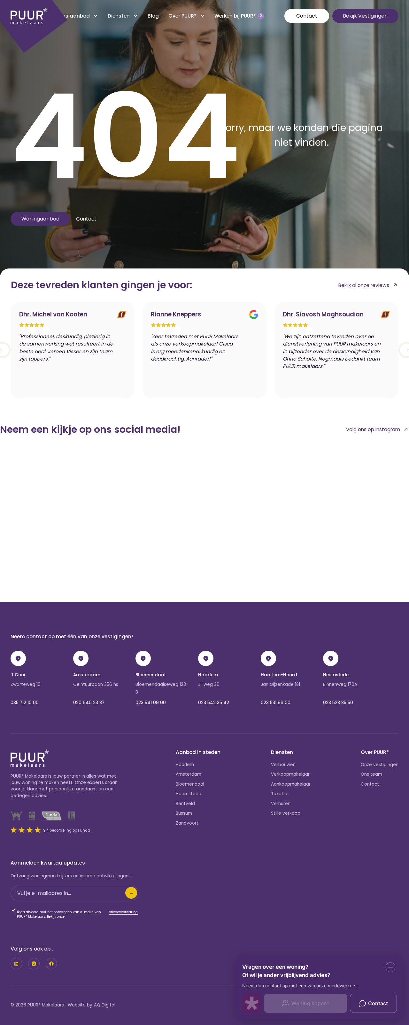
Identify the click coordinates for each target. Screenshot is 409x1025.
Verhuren (280, 804)
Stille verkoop (285, 813)
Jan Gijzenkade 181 (280, 684)
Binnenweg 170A (340, 684)
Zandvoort (187, 823)
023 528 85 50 (338, 703)
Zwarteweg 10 (26, 684)
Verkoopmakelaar (290, 774)
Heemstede (336, 675)
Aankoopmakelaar (291, 784)
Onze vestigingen (379, 765)
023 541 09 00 (150, 703)
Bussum (184, 813)
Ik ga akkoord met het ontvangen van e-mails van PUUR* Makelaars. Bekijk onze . (77, 914)
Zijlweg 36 (209, 684)
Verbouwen (283, 765)
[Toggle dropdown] (95, 16)
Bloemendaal (150, 675)
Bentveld (185, 804)
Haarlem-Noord (279, 675)
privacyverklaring (123, 912)
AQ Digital (104, 1005)
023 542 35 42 (213, 703)
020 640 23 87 (88, 703)
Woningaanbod (40, 218)
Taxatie (279, 794)
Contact (306, 15)
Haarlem (208, 675)
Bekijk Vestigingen (365, 15)
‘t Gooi (18, 675)
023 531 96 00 (275, 703)
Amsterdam (86, 675)
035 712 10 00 (25, 703)
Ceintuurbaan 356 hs (95, 684)
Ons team (371, 774)
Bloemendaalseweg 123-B (161, 688)
